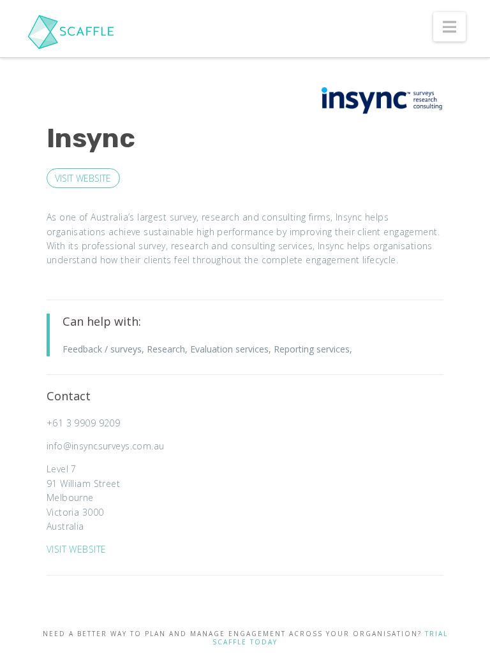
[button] (449, 26)
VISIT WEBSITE (83, 178)
